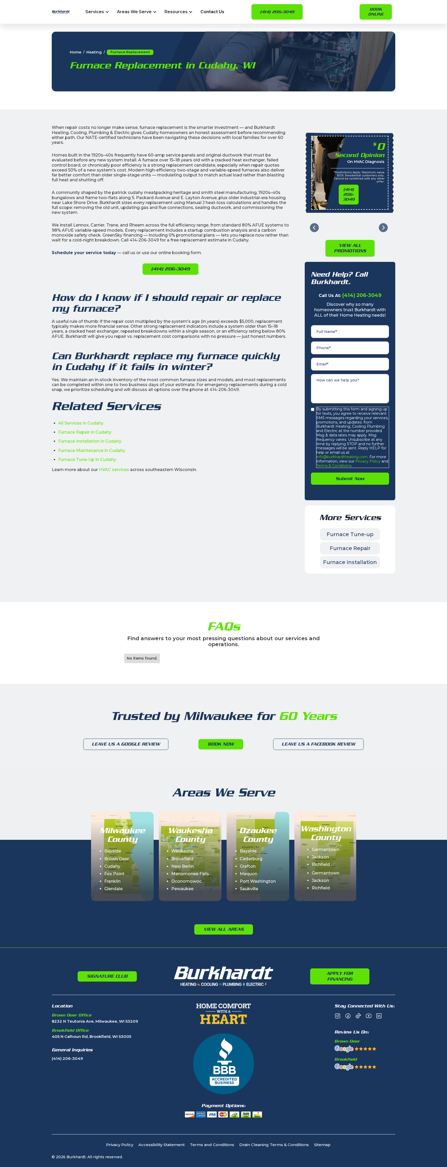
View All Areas (224, 929)
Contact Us (212, 12)
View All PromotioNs (350, 248)
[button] (97, 12)
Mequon (248, 873)
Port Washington (258, 881)
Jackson (320, 857)
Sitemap (322, 1145)
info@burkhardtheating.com (342, 457)
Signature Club (107, 976)
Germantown (325, 849)
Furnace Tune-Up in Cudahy (87, 459)
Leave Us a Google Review (126, 744)
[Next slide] (383, 227)
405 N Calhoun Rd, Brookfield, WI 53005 (91, 1037)
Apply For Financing (339, 976)
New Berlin (182, 866)
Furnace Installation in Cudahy (89, 441)
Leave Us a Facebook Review (318, 744)
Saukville (249, 888)
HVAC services (114, 469)
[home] (61, 12)
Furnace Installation (350, 562)
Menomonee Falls (190, 873)
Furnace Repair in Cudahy (84, 432)
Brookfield (182, 858)
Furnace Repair (350, 548)
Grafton (248, 866)
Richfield (321, 864)
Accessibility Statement (161, 1145)
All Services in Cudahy (80, 423)
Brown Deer (116, 858)
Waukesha (182, 851)
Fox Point (114, 873)
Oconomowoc (186, 881)
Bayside (112, 851)
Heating (94, 52)
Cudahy (112, 866)
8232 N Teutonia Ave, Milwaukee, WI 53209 (95, 1021)
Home (75, 52)
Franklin (112, 881)
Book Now (221, 744)
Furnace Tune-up (350, 534)
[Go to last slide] (314, 227)
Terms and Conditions (212, 1145)
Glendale (113, 888)
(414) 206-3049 (277, 12)
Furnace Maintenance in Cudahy (91, 450)
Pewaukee (182, 888)
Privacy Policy (367, 461)
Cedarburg (251, 858)
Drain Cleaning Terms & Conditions (274, 1145)
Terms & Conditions (333, 465)
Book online (375, 12)
